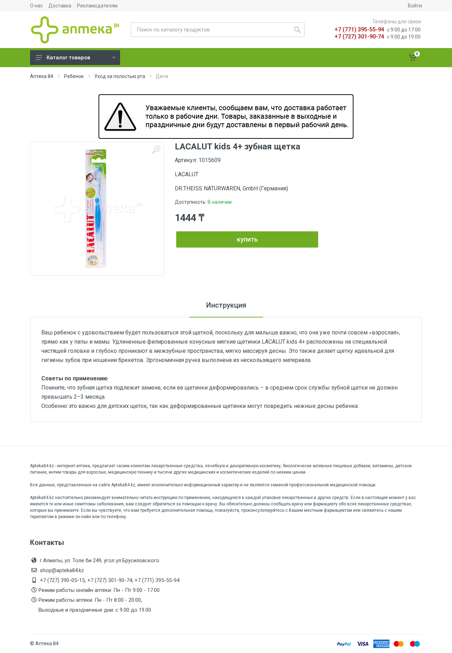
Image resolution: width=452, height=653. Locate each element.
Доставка (59, 5)
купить (247, 239)
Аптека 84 (41, 76)
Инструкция (226, 305)
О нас (36, 5)
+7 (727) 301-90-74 (359, 36)
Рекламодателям (97, 5)
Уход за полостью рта (119, 76)
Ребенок (74, 76)
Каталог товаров (68, 57)
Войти (415, 5)
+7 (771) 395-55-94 (359, 29)
